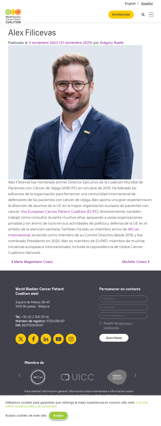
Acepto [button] (58, 415)
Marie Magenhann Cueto (33, 262)
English (130, 3)
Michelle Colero (135, 262)
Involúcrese (121, 14)
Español (147, 3)
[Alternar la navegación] (151, 14)
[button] (19, 374)
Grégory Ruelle (111, 43)
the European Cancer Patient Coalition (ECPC (59, 212)
